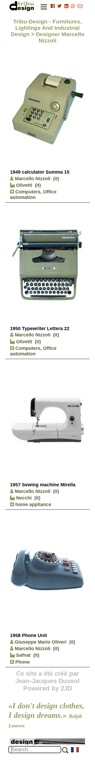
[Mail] (80, 6)
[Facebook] (53, 6)
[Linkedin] (66, 6)
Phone (22, 662)
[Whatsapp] (73, 6)
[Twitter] (59, 6)
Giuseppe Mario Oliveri (40, 642)
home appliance (32, 504)
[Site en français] (75, 750)
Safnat (23, 655)
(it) (56, 178)
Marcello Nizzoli (32, 178)
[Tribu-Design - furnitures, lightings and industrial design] (22, 6)
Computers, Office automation (33, 194)
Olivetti (23, 185)
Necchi (23, 498)
